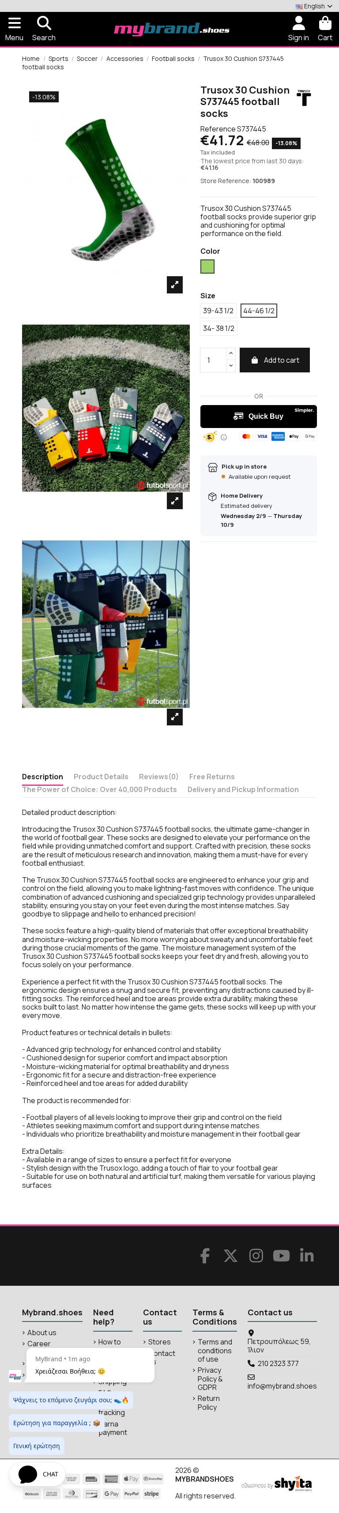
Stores (159, 1342)
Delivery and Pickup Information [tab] (243, 789)
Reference (218, 129)
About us (41, 1333)
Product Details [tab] (101, 777)
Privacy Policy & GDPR (210, 1379)
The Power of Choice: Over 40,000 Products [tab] (99, 789)
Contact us (161, 1357)
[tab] (159, 779)
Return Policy (209, 1402)
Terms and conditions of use (215, 1350)
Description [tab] (42, 777)
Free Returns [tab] (212, 777)
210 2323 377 (278, 1363)
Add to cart (281, 360)
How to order (109, 1346)
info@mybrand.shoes (282, 1386)
